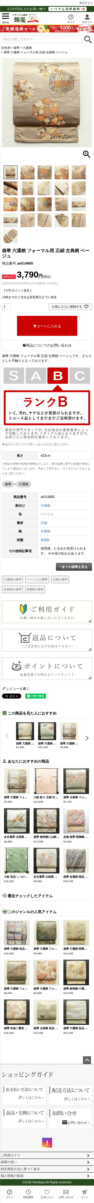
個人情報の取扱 (12, 1176)
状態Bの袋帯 (35, 589)
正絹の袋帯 (60, 579)
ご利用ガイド (10, 1155)
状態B (45, 540)
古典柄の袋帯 (13, 589)
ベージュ (47, 514)
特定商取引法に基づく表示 (20, 1169)
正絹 (44, 523)
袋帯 (17, 48)
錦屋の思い (9, 1162)
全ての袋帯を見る (75, 567)
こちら (45, 444)
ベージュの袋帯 (37, 579)
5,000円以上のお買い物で (44, 9)
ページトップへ (87, 1060)
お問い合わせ (77, 1123)
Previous (7, 736)
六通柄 (27, 48)
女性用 (5, 48)
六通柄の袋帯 (13, 579)
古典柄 (45, 531)
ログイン (87, 3)
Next (87, 738)
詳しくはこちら (30, 1097)
